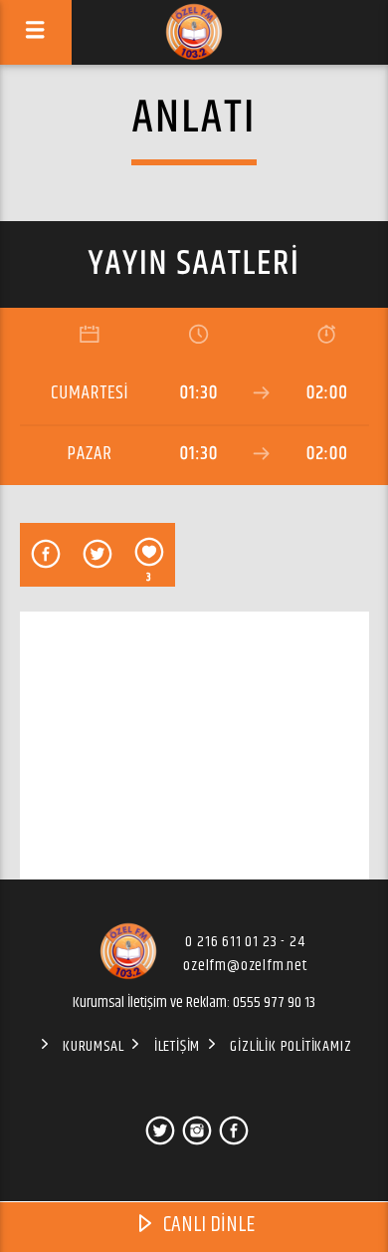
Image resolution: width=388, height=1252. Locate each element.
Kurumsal (93, 1046)
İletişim (177, 1046)
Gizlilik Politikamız (290, 1046)
